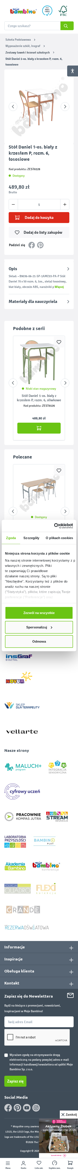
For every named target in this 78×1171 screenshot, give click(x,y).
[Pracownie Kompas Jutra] (22, 816)
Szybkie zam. (55, 1168)
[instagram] (36, 1108)
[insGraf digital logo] (22, 654)
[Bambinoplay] (44, 841)
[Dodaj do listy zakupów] (59, 342)
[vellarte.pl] (22, 729)
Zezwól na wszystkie (39, 613)
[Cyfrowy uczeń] (22, 791)
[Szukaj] (67, 25)
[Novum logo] (22, 679)
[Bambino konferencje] (46, 866)
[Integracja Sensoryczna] (57, 766)
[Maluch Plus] (23, 766)
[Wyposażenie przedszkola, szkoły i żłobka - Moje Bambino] (23, 11)
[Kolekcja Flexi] (46, 888)
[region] (39, 106)
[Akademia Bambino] (15, 866)
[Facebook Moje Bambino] (8, 1108)
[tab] (39, 278)
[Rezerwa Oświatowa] (26, 927)
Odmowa (39, 641)
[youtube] (27, 1108)
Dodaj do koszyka (39, 217)
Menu (7, 1168)
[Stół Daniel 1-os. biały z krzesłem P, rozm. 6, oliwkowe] (39, 362)
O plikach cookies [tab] (59, 538)
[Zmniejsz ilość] (13, 204)
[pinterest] (17, 1108)
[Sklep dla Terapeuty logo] (22, 704)
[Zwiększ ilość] (65, 204)
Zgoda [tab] (11, 538)
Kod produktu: (32, 406)
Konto (23, 1168)
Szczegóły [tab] (31, 538)
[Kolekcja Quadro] (17, 888)
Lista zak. (39, 1168)
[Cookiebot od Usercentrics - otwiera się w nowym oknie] (55, 526)
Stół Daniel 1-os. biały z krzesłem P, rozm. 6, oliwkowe (39, 398)
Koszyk (70, 1168)
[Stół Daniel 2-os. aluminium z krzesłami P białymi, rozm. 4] (39, 490)
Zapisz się (15, 1081)
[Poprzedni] (13, 106)
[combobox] (39, 25)
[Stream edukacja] (57, 816)
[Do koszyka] (39, 428)
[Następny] (65, 106)
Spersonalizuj (36, 627)
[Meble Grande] (23, 909)
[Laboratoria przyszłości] (15, 841)
